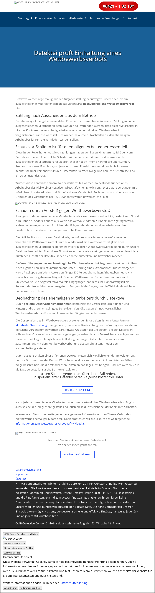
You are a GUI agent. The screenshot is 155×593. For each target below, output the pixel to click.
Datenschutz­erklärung (28, 469)
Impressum (21, 474)
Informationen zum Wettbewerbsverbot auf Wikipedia (49, 423)
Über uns (20, 479)
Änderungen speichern (30, 587)
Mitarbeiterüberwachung (31, 325)
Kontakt (132, 18)
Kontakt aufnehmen (77, 454)
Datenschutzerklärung (73, 583)
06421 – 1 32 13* (118, 6)
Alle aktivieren (10, 587)
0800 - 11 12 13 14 (77, 390)
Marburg (23, 18)
